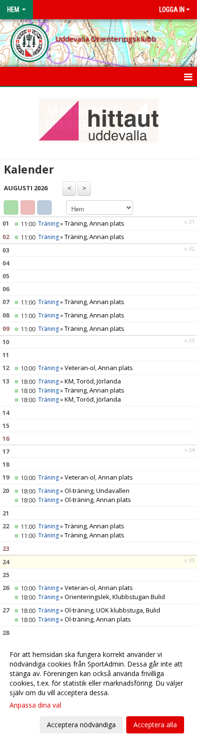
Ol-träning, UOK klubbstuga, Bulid (112, 610)
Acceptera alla (155, 724)
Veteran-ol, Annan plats (99, 367)
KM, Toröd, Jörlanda (93, 381)
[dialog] (98, 689)
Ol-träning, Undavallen (97, 490)
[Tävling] (28, 207)
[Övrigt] (44, 207)
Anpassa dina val (35, 705)
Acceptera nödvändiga (81, 724)
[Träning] (11, 207)
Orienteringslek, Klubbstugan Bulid (115, 596)
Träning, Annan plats (94, 223)
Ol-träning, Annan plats (98, 499)
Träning (48, 223)
